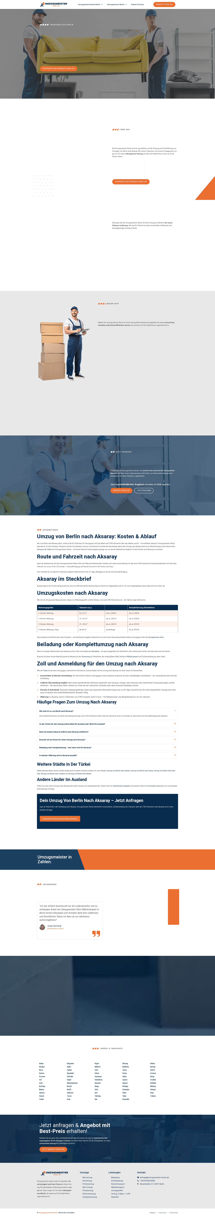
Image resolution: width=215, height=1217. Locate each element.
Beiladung (110, 607)
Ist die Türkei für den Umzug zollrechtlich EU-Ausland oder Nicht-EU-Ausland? (72, 724)
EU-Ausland (150, 786)
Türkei (45, 670)
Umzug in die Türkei (44, 549)
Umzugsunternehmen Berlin (89, 4)
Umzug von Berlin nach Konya (142, 770)
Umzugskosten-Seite (156, 637)
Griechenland (117, 786)
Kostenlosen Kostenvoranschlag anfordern (60, 819)
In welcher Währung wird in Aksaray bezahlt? (58, 755)
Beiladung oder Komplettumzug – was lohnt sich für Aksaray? (65, 747)
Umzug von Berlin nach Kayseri (118, 770)
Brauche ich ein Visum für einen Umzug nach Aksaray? (62, 739)
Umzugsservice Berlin (115, 4)
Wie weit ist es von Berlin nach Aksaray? (56, 711)
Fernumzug (85, 656)
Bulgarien (126, 786)
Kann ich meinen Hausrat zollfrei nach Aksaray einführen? (63, 732)
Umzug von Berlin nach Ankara (80, 773)
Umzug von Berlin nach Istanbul (53, 773)
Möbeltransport (133, 656)
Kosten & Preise (137, 4)
